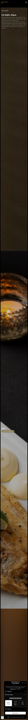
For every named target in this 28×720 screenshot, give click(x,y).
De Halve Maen (5, 2)
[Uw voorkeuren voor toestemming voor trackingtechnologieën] (2, 717)
